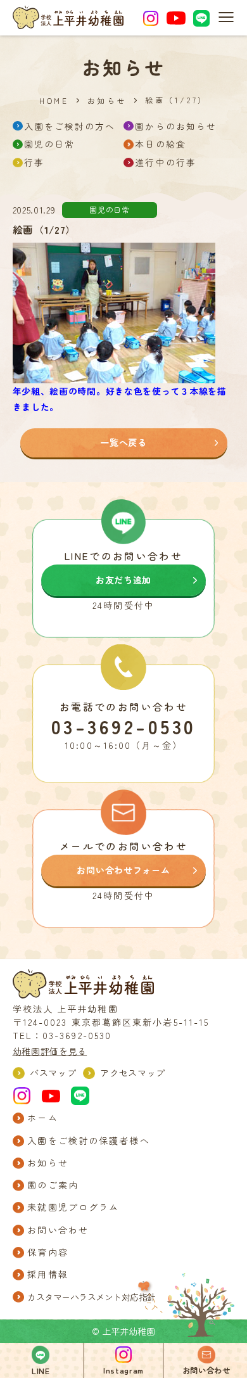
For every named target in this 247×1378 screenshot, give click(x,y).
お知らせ (107, 101)
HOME (53, 101)
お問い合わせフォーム (123, 870)
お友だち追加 (123, 579)
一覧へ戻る (123, 442)
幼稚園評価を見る (50, 1051)
